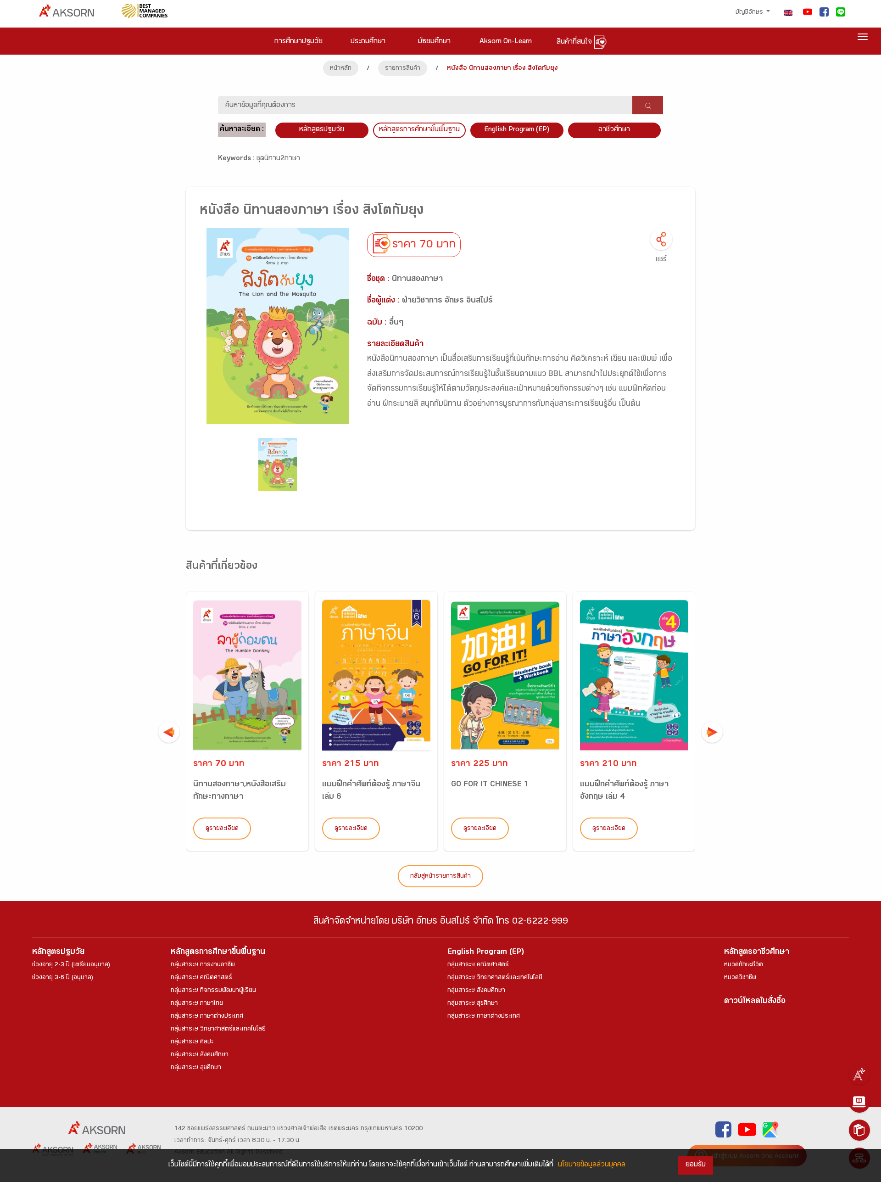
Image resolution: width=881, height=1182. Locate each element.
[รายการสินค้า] (859, 1130)
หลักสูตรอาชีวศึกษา (756, 952)
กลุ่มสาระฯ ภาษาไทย (197, 1004)
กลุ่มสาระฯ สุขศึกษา (196, 1068)
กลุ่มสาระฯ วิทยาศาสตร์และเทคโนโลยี (218, 1029)
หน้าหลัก (340, 69)
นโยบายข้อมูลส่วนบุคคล (591, 1165)
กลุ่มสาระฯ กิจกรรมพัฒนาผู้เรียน (213, 991)
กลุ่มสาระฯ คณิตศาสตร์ (201, 978)
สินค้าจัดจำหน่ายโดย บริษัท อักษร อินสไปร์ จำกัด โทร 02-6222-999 (440, 922)
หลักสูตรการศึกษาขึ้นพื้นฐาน (218, 952)
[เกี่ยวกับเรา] (859, 1074)
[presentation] (168, 732)
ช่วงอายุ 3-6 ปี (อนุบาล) (62, 978)
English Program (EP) (516, 130)
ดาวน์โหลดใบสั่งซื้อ (755, 1001)
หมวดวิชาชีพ (740, 978)
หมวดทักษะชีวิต (743, 965)
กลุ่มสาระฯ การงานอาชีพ (203, 965)
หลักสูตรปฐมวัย (58, 952)
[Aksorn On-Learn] (859, 1102)
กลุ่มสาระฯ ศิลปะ (192, 1042)
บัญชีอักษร (750, 13)
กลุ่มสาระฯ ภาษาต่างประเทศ (207, 1017)
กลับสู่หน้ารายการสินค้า (440, 876)
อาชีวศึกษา (614, 130)
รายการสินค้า (402, 69)
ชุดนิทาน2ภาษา (278, 159)
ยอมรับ (696, 1165)
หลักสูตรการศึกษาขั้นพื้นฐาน (419, 130)
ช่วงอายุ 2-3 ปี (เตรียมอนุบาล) (71, 965)
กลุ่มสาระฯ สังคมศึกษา (200, 1055)
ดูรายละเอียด (222, 829)
